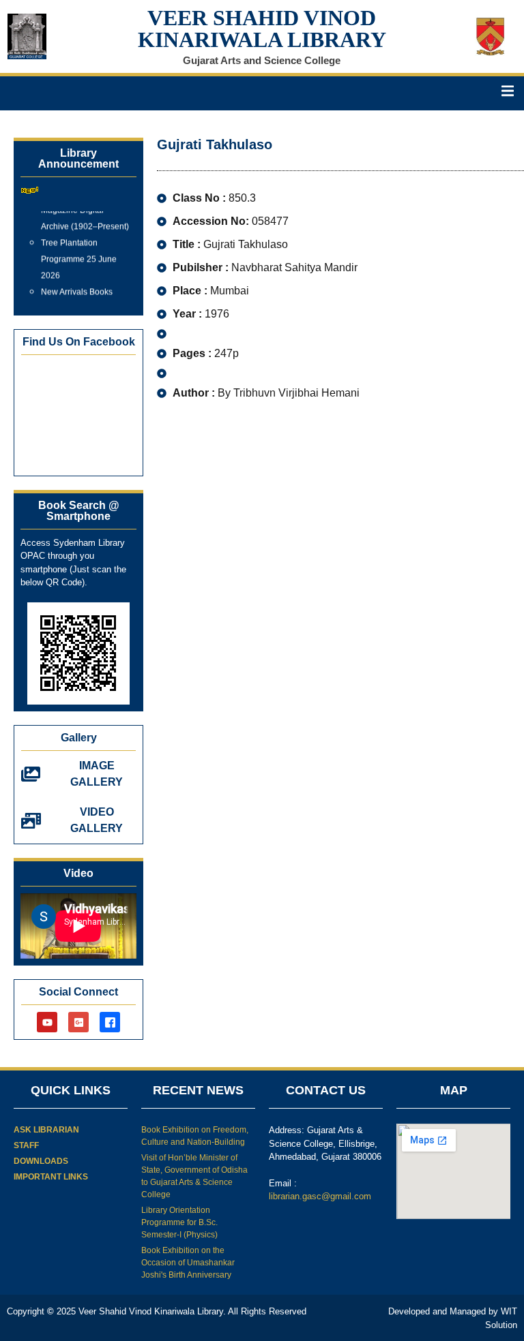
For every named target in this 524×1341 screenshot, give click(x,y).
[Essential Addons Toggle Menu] (507, 93)
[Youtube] (47, 1022)
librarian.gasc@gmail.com (320, 1196)
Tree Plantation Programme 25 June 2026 (79, 255)
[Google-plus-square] (78, 1022)
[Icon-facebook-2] (110, 1022)
